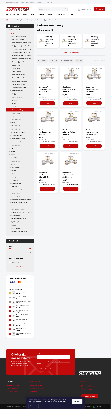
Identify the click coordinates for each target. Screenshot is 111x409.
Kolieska (13, 206)
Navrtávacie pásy (16, 119)
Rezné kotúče (15, 186)
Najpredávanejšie (66, 60)
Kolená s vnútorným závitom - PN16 (22, 58)
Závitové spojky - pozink (18, 84)
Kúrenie (13, 151)
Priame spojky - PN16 (18, 62)
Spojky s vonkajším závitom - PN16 (21, 42)
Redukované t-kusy (17, 110)
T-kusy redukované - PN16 (19, 78)
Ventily (13, 122)
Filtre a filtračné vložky (17, 126)
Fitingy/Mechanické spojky (18, 36)
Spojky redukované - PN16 (19, 74)
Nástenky (14, 100)
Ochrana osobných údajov (27, 2)
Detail (47, 103)
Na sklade (15, 262)
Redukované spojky (17, 97)
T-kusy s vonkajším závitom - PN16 (21, 49)
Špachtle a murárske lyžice (18, 218)
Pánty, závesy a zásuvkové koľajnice (21, 199)
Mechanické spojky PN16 (18, 39)
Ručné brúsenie (16, 193)
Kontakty (49, 2)
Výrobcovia (9, 394)
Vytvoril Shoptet (87, 406)
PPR (13, 116)
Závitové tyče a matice (17, 167)
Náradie (13, 170)
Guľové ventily (16, 113)
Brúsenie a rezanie (16, 183)
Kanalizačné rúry (15, 161)
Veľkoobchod (40, 2)
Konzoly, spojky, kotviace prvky (19, 202)
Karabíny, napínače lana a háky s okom (21, 212)
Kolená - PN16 (16, 65)
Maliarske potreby (16, 215)
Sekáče (14, 177)
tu (65, 402)
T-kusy (14, 106)
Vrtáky (13, 174)
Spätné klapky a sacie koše (18, 132)
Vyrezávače (15, 180)
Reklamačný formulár (12, 391)
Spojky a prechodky (16, 135)
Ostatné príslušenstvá (17, 145)
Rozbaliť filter (20, 266)
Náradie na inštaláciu (17, 142)
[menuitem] (13, 15)
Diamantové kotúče (17, 190)
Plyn (12, 148)
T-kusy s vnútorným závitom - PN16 (21, 52)
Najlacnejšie (42, 60)
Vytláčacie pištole (16, 222)
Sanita (13, 154)
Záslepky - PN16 (16, 71)
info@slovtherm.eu (90, 386)
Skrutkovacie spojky (17, 90)
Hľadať (65, 9)
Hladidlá (13, 225)
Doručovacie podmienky (12, 385)
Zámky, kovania (15, 196)
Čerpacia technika (16, 30)
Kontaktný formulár (89, 396)
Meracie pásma (15, 228)
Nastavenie (33, 406)
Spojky (14, 94)
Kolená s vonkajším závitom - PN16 (21, 55)
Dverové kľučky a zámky (17, 209)
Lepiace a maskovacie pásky (19, 231)
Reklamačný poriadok (12, 388)
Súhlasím (77, 401)
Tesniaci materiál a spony (18, 138)
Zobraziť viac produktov (71, 52)
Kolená (14, 103)
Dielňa (13, 164)
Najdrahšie (53, 60)
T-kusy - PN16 (16, 68)
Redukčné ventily (15, 129)
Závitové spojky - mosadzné (19, 81)
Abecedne (79, 60)
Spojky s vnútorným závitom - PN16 (21, 46)
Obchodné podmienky (12, 2)
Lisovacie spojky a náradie (19, 87)
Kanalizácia (14, 158)
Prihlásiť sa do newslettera (46, 369)
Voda (12, 33)
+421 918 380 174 (89, 389)
